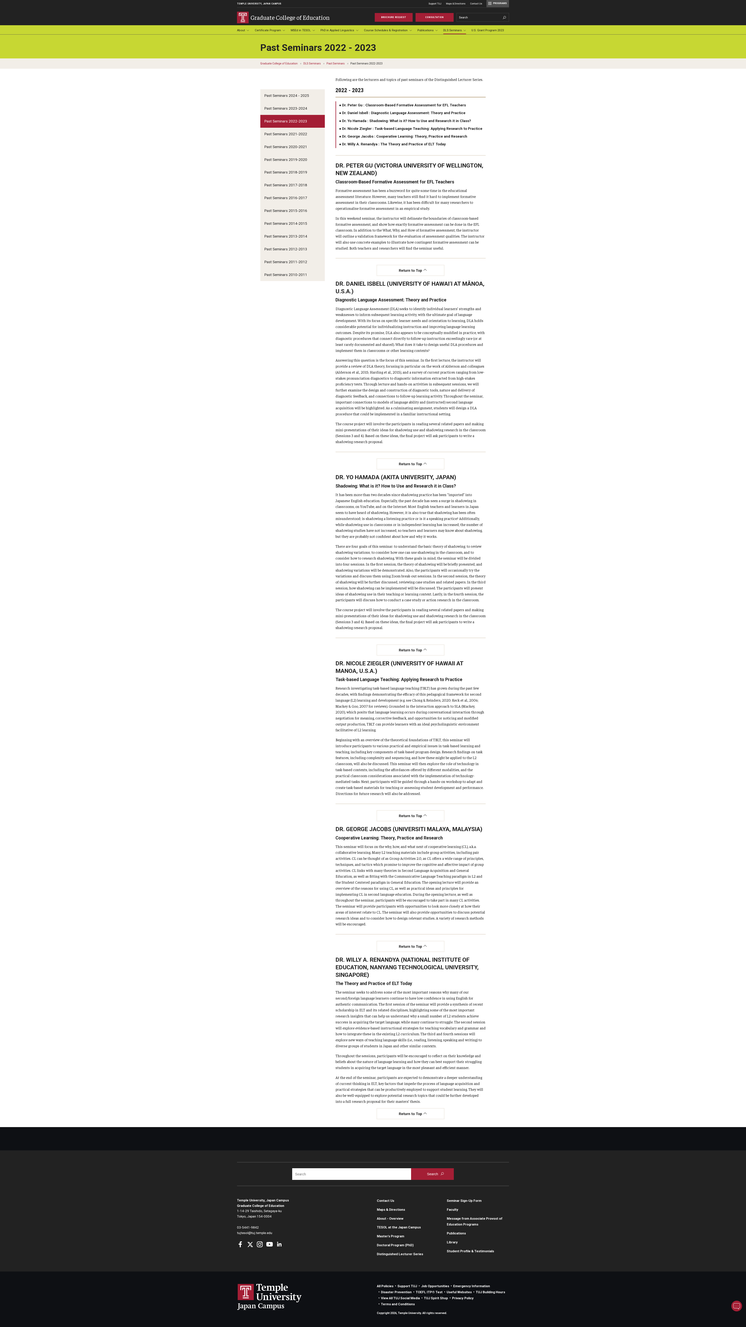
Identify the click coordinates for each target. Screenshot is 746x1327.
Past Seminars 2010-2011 (285, 275)
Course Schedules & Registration (386, 30)
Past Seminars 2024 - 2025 (286, 95)
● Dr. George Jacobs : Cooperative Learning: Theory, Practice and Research (403, 136)
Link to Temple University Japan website (276, 1296)
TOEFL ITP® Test (429, 1292)
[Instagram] (259, 1244)
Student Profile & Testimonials (470, 1251)
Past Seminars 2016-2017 (285, 198)
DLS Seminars (452, 30)
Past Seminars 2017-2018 (285, 185)
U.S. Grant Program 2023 (487, 30)
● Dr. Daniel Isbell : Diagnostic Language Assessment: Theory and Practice (402, 113)
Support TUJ (435, 3)
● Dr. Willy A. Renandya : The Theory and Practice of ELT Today (392, 144)
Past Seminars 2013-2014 (285, 236)
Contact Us (476, 3)
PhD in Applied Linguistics (337, 30)
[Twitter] (250, 1244)
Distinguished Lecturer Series (400, 1254)
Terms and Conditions (398, 1304)
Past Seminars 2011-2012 (285, 262)
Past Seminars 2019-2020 (285, 159)
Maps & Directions (455, 3)
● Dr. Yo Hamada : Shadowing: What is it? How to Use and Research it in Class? (405, 121)
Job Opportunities (435, 1286)
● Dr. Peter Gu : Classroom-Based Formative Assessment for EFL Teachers (402, 105)
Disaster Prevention (396, 1292)
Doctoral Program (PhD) (395, 1245)
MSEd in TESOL (301, 30)
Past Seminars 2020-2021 (285, 147)
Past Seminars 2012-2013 (285, 249)
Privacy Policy (463, 1298)
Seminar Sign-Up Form (464, 1201)
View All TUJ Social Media (400, 1298)
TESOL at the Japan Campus (399, 1227)
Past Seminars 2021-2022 (285, 134)
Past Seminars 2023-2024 (285, 108)
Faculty (452, 1210)
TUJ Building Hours (490, 1292)
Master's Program (390, 1236)
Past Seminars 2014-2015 (285, 223)
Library (452, 1242)
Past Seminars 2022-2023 (285, 121)
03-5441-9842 (248, 1227)
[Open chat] (736, 1306)
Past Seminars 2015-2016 (285, 210)
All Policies (385, 1286)
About (241, 30)
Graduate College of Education (279, 63)
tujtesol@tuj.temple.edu (254, 1233)
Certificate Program (268, 30)
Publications (425, 30)
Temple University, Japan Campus (259, 3)
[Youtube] (269, 1244)
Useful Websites (459, 1292)
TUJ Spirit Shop (436, 1298)
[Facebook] (240, 1244)
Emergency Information (471, 1286)
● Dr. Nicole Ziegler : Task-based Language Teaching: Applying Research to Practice (410, 128)
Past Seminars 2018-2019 (285, 172)
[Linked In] (279, 1244)
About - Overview (390, 1218)
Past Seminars (336, 63)
